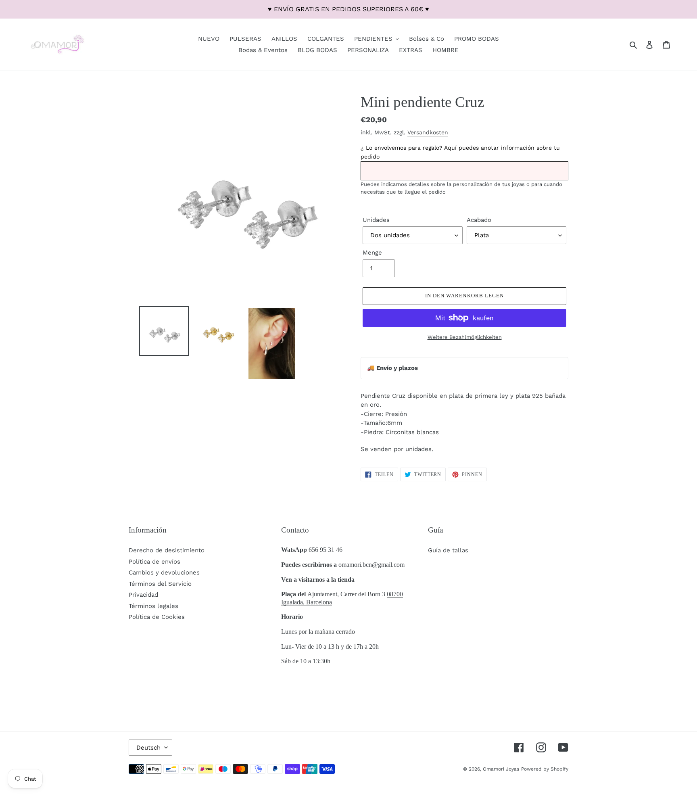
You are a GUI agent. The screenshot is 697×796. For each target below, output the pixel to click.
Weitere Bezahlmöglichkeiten (465, 337)
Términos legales (153, 606)
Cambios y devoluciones (164, 572)
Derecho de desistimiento (167, 550)
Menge (372, 252)
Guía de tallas (448, 550)
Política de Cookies (157, 617)
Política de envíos (154, 561)
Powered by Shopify (544, 769)
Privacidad (143, 594)
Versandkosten (427, 132)
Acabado (479, 220)
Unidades (376, 220)
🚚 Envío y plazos (392, 368)
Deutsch (148, 747)
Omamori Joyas (501, 769)
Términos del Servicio (160, 583)
